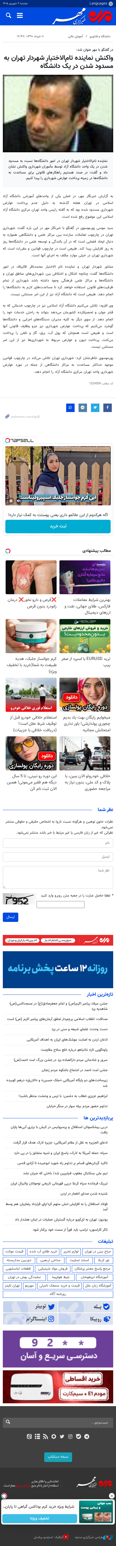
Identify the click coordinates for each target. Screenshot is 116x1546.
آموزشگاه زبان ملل (98, 1286)
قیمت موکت (14, 1251)
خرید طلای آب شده (43, 1251)
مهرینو (29, 1286)
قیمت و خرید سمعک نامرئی (59, 1286)
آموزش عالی (75, 36)
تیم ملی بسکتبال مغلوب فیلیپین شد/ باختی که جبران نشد (65, 1173)
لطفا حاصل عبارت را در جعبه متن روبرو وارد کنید (77, 895)
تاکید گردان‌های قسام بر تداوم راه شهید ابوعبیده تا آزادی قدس (62, 1163)
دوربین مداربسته (19, 1260)
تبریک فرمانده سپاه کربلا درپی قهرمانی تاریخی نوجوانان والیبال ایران (59, 1183)
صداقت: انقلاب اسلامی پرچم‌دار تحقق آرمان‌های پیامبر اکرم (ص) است (57, 1019)
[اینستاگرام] (70, 1437)
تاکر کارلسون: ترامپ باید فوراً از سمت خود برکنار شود (70, 1230)
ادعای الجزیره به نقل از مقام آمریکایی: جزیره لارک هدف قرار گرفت (60, 1143)
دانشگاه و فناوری (100, 36)
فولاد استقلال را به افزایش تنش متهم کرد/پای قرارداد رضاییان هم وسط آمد (57, 1206)
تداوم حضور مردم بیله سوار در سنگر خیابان (77, 1106)
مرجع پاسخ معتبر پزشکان (92, 1269)
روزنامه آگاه (58, 1294)
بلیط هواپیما (61, 1277)
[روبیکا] (53, 1437)
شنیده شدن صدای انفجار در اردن (84, 1194)
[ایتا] (29, 1437)
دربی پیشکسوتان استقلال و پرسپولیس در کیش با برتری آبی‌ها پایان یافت (59, 1129)
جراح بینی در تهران (98, 1251)
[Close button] (112, 1496)
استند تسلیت (79, 1260)
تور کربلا (103, 1260)
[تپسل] (7, 440)
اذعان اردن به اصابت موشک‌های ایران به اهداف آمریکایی (67, 1040)
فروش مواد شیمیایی (53, 1269)
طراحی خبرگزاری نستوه (89, 1537)
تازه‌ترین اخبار (100, 994)
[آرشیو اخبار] (37, 1437)
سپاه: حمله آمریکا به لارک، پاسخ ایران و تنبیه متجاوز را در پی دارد (61, 1153)
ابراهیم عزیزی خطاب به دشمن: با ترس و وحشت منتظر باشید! (63, 1096)
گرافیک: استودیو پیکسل (48, 1537)
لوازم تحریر (71, 1251)
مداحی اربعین (50, 1260)
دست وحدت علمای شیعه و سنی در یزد (80, 1029)
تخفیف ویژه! (40, 1519)
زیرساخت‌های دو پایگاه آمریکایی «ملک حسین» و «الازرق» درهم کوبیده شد (57, 1083)
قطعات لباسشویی (18, 1269)
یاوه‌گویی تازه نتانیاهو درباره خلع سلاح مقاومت (74, 1050)
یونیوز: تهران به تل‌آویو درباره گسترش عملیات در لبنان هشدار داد (61, 1220)
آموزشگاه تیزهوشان (94, 1277)
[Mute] (18, 500)
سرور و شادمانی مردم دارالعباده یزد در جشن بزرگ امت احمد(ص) (61, 1060)
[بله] (78, 1437)
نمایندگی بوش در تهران (24, 1277)
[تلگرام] (86, 1437)
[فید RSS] (45, 1437)
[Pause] (11, 500)
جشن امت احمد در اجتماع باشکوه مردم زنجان (75, 1070)
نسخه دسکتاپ (58, 1457)
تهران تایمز (12, 1286)
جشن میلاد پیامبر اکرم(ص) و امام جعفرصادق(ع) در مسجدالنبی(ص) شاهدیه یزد (59, 1006)
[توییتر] (62, 1437)
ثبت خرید (58, 526)
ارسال (10, 917)
